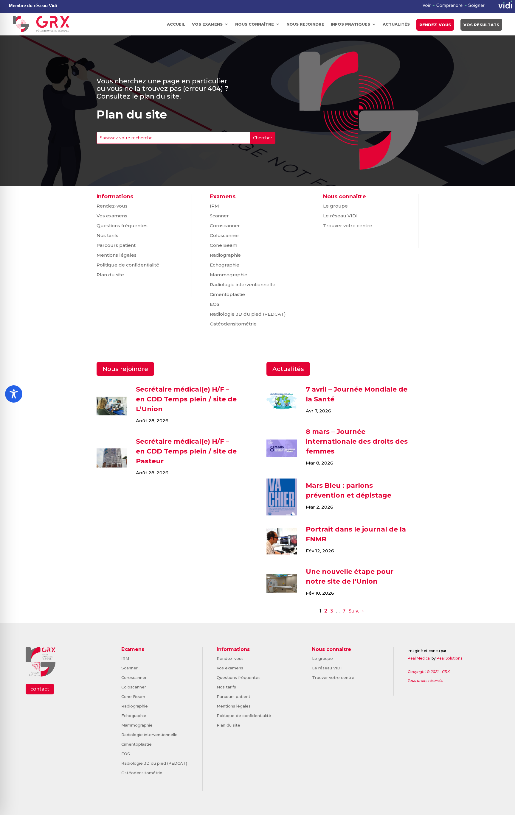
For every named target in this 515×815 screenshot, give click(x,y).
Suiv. (353, 611)
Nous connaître (254, 24)
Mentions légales (116, 255)
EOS (214, 304)
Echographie (224, 265)
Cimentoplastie (227, 294)
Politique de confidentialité (128, 265)
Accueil (176, 24)
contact (39, 689)
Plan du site (110, 275)
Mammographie (228, 275)
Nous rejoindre (305, 24)
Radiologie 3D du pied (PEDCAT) (248, 314)
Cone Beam (223, 245)
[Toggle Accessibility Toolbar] (13, 394)
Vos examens (207, 24)
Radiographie (225, 255)
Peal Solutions (449, 658)
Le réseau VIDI (340, 216)
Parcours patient (116, 245)
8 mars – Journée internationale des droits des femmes (357, 441)
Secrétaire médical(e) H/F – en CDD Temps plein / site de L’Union (186, 399)
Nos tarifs (107, 235)
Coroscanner (225, 225)
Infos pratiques (350, 24)
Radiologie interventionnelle (242, 284)
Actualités (396, 24)
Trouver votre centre (347, 225)
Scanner (219, 216)
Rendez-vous (435, 24)
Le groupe (335, 206)
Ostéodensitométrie (233, 324)
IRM (214, 206)
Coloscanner (224, 235)
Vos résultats (481, 24)
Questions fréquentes (122, 225)
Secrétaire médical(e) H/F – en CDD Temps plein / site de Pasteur (186, 451)
